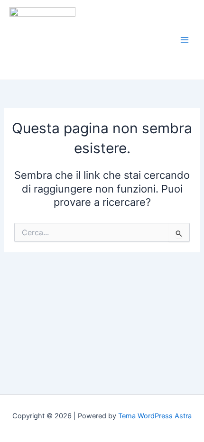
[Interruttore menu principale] (185, 40)
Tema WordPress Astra (155, 416)
